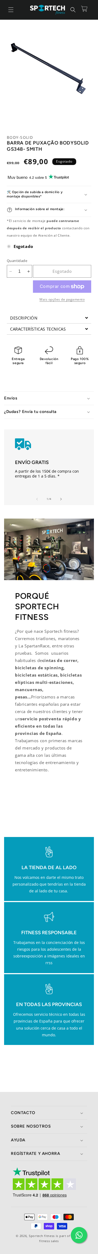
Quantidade (17, 260)
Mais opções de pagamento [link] (62, 299)
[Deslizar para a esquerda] (37, 499)
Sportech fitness (42, 1236)
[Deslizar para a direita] (61, 499)
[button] (11, 10)
